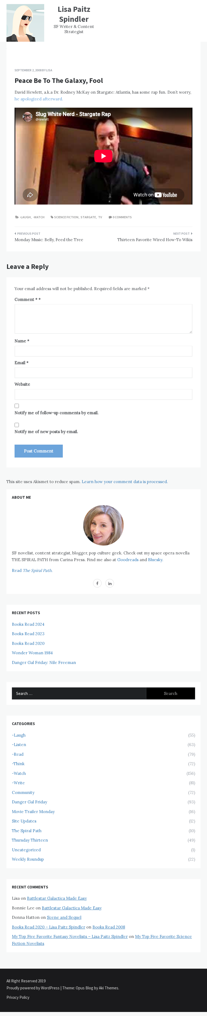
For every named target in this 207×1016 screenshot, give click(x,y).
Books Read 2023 (28, 633)
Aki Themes (108, 987)
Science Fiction (66, 217)
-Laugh (25, 217)
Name (22, 340)
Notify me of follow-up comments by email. (57, 412)
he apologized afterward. (39, 98)
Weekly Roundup (28, 859)
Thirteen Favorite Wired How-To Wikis (155, 239)
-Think (18, 763)
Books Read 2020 (28, 643)
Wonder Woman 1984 (32, 652)
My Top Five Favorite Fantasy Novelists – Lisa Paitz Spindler (70, 936)
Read (32, 570)
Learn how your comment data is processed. (125, 481)
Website (22, 384)
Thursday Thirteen (30, 840)
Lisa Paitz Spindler (74, 14)
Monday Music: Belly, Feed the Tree (49, 239)
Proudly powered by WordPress (33, 987)
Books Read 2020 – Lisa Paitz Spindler (48, 927)
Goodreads (128, 559)
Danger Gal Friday (29, 801)
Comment (26, 299)
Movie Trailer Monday (33, 811)
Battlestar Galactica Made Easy (57, 898)
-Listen (19, 744)
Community (23, 792)
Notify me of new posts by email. (46, 431)
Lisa (49, 70)
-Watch (38, 217)
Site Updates (24, 821)
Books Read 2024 (28, 624)
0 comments (122, 217)
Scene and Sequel (64, 917)
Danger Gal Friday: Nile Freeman (44, 662)
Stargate (88, 217)
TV (100, 217)
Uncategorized (26, 849)
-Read (17, 754)
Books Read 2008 (108, 927)
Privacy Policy (17, 997)
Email (22, 362)
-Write (18, 782)
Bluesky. (155, 559)
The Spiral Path (27, 830)
